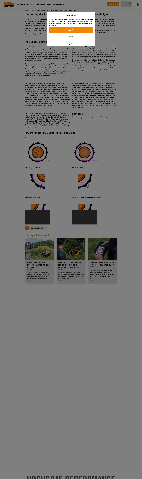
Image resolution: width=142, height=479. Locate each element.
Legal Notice (71, 44)
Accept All (71, 30)
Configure (71, 36)
